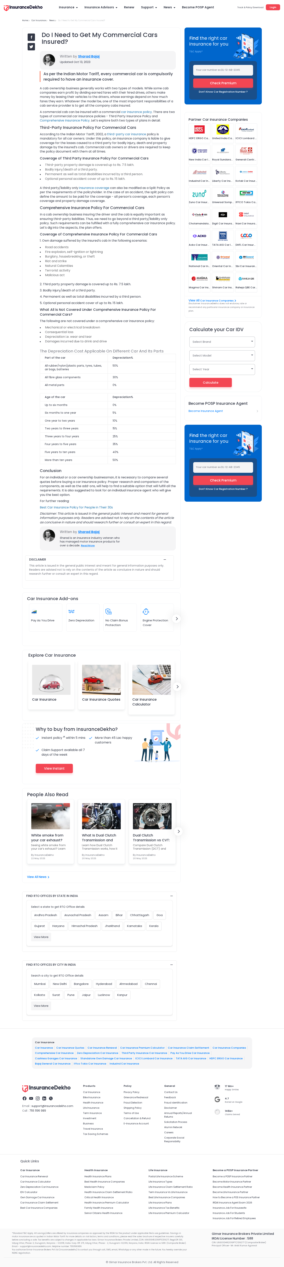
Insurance (66, 7)
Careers (168, 1132)
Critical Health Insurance (99, 1197)
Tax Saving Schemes (95, 1134)
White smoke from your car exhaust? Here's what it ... (47, 837)
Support (147, 7)
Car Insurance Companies (217, 300)
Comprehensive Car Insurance (54, 1053)
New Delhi (60, 984)
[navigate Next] (176, 618)
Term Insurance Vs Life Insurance (168, 1192)
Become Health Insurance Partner (232, 1187)
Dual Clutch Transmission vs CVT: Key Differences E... (151, 837)
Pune (71, 995)
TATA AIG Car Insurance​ (191, 1058)
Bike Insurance (91, 1097)
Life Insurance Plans (160, 1202)
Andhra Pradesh (45, 915)
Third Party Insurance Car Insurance (144, 1053)
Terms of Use (131, 1113)
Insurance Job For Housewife (229, 1207)
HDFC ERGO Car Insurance (226, 1058)
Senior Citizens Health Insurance (103, 1213)
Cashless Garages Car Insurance (56, 1058)
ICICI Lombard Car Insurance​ (154, 1058)
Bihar (119, 915)
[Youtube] (31, 1099)
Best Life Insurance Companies (167, 1197)
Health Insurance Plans (97, 1176)
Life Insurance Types (160, 1181)
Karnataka (134, 926)
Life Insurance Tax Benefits (164, 1207)
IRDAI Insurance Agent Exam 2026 (232, 1202)
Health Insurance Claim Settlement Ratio (108, 1192)
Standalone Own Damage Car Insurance (106, 1058)
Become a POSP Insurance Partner (232, 1176)
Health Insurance (93, 1102)
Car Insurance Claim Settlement (188, 1047)
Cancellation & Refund (137, 1118)
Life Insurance (91, 1107)
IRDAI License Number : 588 (232, 1238)
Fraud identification (175, 1102)
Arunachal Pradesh (77, 915)
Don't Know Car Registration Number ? (223, 92)
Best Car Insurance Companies (39, 1207)
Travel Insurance (93, 1128)
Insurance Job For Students (229, 1213)
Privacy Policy (131, 1092)
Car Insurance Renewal (102, 1047)
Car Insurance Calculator (144, 702)
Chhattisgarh (139, 915)
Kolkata (39, 995)
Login (273, 7)
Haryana (58, 926)
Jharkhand (112, 926)
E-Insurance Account (136, 1123)
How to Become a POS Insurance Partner (236, 1197)
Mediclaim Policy (94, 1187)
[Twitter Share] (31, 46)
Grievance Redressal (136, 1097)
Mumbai (40, 984)
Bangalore (81, 984)
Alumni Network (173, 1127)
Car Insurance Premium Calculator (142, 1047)
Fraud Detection (133, 1102)
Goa (159, 915)
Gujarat (39, 926)
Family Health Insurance (98, 1207)
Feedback (170, 1097)
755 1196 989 (37, 1111)
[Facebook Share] (31, 37)
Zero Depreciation (81, 620)
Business (88, 1123)
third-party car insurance (126, 134)
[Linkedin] (44, 1099)
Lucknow (104, 995)
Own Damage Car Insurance (37, 1197)
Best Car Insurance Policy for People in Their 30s (76, 507)
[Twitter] (50, 1099)
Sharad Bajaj (88, 56)
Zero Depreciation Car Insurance (97, 1053)
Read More (88, 545)
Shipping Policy (133, 1107)
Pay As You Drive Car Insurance (190, 1053)
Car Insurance (44, 699)
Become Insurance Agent (206, 411)
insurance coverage (94, 188)
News (168, 7)
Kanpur (122, 995)
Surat (56, 995)
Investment (89, 1118)
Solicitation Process (175, 1122)
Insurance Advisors (99, 7)
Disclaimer (170, 1107)
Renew (129, 7)
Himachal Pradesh (85, 926)
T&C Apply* (196, 51)
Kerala (153, 926)
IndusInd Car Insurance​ (124, 1063)
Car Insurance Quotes (101, 699)
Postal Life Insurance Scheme (166, 1176)
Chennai (151, 984)
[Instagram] (37, 1099)
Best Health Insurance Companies (104, 1181)
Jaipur (86, 995)
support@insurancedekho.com (52, 1106)
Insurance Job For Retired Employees (234, 1218)
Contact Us (171, 1092)
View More (41, 937)
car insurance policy (136, 112)
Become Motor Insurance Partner (232, 1181)
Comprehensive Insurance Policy (65, 120)
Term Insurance (92, 1113)
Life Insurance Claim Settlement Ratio (171, 1187)
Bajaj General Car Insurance (53, 1063)
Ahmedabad (128, 984)
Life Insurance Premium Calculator (169, 1213)
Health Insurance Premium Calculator (106, 1202)
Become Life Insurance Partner (230, 1192)
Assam (103, 915)
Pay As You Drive (42, 620)
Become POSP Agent (198, 7)
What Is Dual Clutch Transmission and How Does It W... (99, 837)
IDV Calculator (28, 1192)
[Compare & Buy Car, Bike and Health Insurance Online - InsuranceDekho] (23, 8)
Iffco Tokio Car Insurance (90, 1063)
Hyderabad (104, 984)
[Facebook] (24, 1099)
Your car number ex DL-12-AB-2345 (218, 70)
